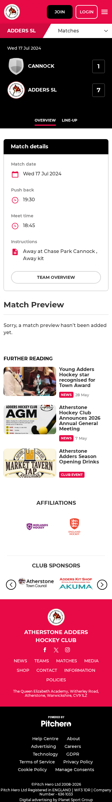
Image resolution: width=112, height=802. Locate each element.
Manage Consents (74, 769)
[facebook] (45, 651)
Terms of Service (37, 762)
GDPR (72, 754)
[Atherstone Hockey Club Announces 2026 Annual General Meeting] (30, 419)
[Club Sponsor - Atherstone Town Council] (36, 584)
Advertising (43, 746)
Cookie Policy (32, 769)
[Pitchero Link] (56, 725)
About (73, 738)
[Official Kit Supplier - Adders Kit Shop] (76, 584)
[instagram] (67, 651)
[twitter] (56, 651)
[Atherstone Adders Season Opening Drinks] (30, 463)
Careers (73, 746)
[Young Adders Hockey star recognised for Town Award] (30, 381)
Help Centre (45, 738)
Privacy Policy (78, 762)
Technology (45, 754)
